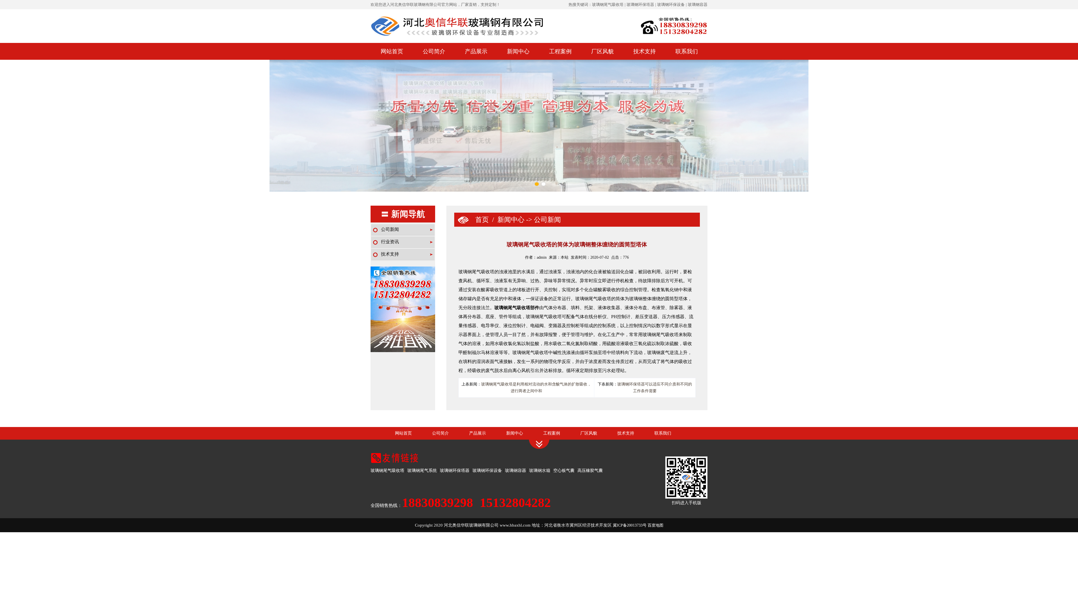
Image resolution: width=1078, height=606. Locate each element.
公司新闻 (390, 229)
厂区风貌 (602, 51)
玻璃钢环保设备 (487, 470)
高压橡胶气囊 (590, 470)
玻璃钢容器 (515, 470)
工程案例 (560, 51)
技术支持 (644, 51)
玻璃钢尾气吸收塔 (387, 470)
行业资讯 (390, 241)
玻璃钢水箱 (539, 470)
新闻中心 (518, 51)
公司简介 (434, 51)
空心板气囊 (563, 470)
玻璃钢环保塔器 (454, 470)
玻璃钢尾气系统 (422, 470)
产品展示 (476, 51)
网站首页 (392, 51)
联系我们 (686, 51)
